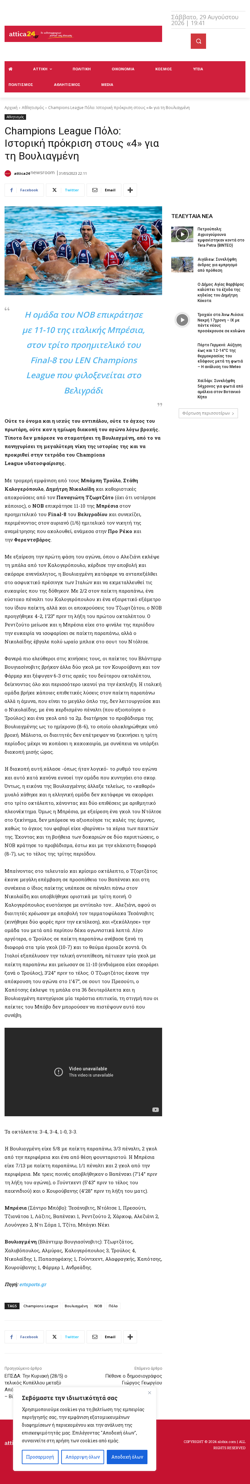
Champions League (40, 1305)
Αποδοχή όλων (127, 1457)
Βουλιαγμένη (76, 1305)
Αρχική (11, 107)
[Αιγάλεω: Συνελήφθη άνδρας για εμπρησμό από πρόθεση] (182, 264)
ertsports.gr (32, 1284)
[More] (130, 190)
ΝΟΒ (98, 1305)
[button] (198, 41)
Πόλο (113, 1305)
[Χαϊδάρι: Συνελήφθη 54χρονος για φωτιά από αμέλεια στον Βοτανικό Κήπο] (182, 386)
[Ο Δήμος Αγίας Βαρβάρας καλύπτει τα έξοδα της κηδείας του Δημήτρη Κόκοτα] (182, 289)
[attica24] (9, 173)
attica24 (22, 173)
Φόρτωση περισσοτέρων (206, 413)
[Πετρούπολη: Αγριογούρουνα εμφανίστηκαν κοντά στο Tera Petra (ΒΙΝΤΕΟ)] (182, 234)
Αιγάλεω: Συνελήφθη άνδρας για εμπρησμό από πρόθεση (217, 265)
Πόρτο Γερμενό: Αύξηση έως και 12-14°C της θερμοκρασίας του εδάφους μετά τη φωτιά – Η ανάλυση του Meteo (220, 356)
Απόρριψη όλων (82, 1457)
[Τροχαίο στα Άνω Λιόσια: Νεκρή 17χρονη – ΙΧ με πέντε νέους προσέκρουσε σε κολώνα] (182, 320)
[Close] (149, 1392)
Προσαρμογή (40, 1457)
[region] (84, 1429)
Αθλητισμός (33, 107)
